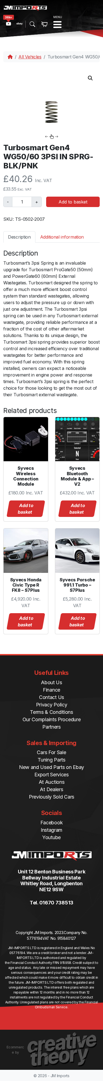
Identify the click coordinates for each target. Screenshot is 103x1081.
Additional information (62, 237)
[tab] (19, 236)
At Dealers (51, 789)
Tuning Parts (51, 760)
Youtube (51, 837)
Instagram (51, 830)
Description (19, 237)
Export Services (51, 774)
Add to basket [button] (25, 509)
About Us (51, 682)
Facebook (51, 822)
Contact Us (51, 697)
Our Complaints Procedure (52, 719)
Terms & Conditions (51, 712)
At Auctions (52, 782)
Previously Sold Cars (51, 797)
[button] (90, 78)
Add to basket (73, 202)
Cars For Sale (51, 752)
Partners (51, 727)
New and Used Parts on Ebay (51, 767)
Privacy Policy (51, 705)
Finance (51, 690)
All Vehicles (29, 57)
